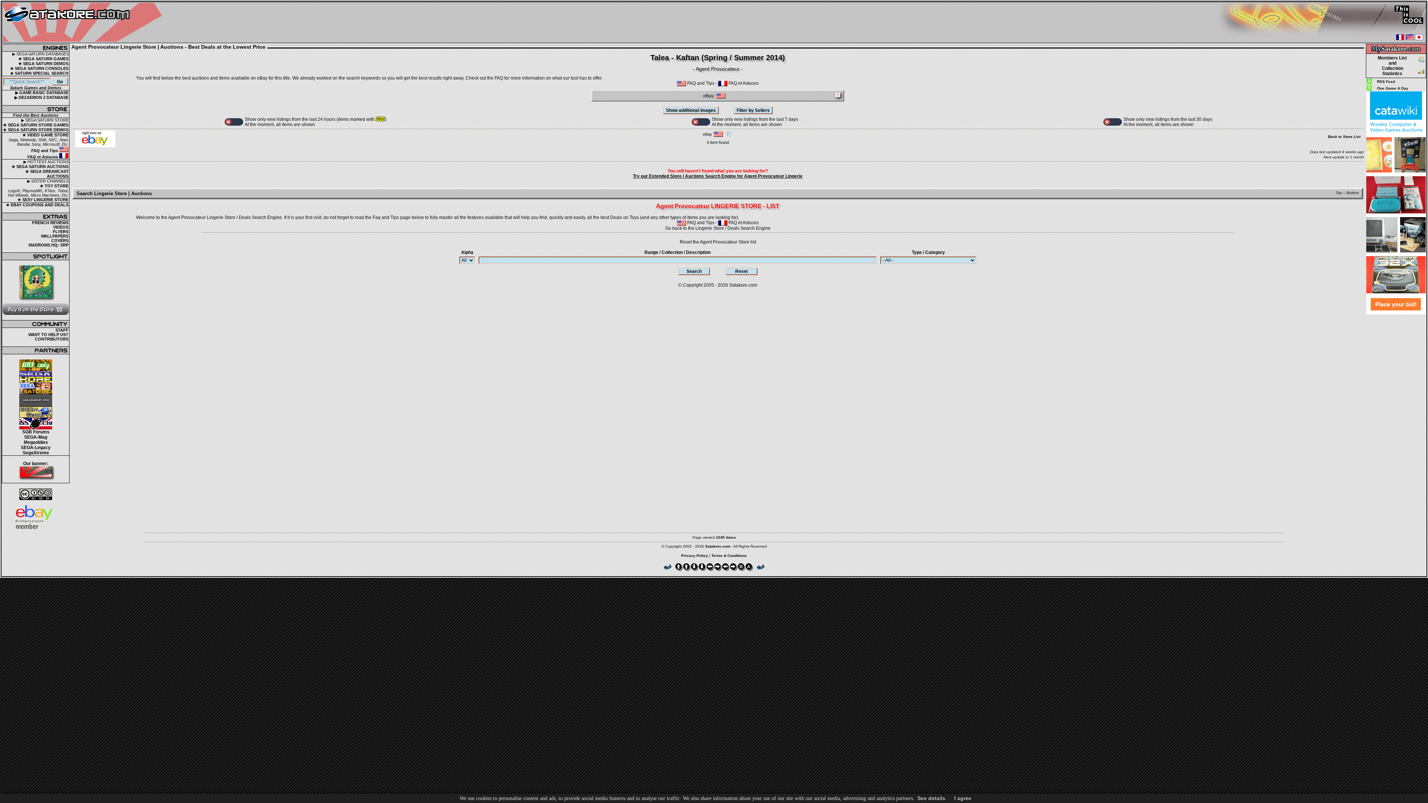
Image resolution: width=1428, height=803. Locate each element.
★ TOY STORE (54, 186)
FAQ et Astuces (43, 157)
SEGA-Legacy (36, 447)
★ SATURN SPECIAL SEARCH (39, 73)
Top (1339, 193)
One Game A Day (1392, 88)
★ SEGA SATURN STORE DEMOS (35, 130)
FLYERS (60, 231)
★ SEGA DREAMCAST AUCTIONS (47, 173)
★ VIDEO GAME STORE (45, 135)
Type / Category (928, 252)
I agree (962, 798)
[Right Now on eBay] (95, 145)
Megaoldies (36, 442)
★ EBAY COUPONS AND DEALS (37, 205)
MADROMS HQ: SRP (48, 245)
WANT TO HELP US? (48, 334)
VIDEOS (60, 227)
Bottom (1353, 193)
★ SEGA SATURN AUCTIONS (40, 166)
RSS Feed (1386, 82)
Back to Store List (1344, 137)
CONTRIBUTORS (51, 339)
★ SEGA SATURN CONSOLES (39, 68)
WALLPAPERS (54, 236)
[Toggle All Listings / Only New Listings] (234, 122)
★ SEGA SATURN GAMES (43, 59)
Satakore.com (743, 285)
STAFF (61, 330)
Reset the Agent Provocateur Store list (718, 242)
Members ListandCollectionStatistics (1392, 65)
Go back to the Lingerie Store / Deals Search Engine (718, 228)
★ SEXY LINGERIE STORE (42, 199)
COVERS (59, 240)
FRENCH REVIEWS (50, 222)
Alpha (467, 252)
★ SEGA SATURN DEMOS (43, 63)
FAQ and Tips (45, 150)
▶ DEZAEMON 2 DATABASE (41, 97)
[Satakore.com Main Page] (84, 22)
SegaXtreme (36, 452)
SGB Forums (35, 432)
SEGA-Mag (35, 437)
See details (931, 798)
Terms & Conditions (729, 556)
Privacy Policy (694, 556)
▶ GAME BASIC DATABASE (41, 92)
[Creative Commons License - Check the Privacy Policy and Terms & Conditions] (35, 494)
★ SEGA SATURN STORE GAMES (35, 125)
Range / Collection (677, 252)
